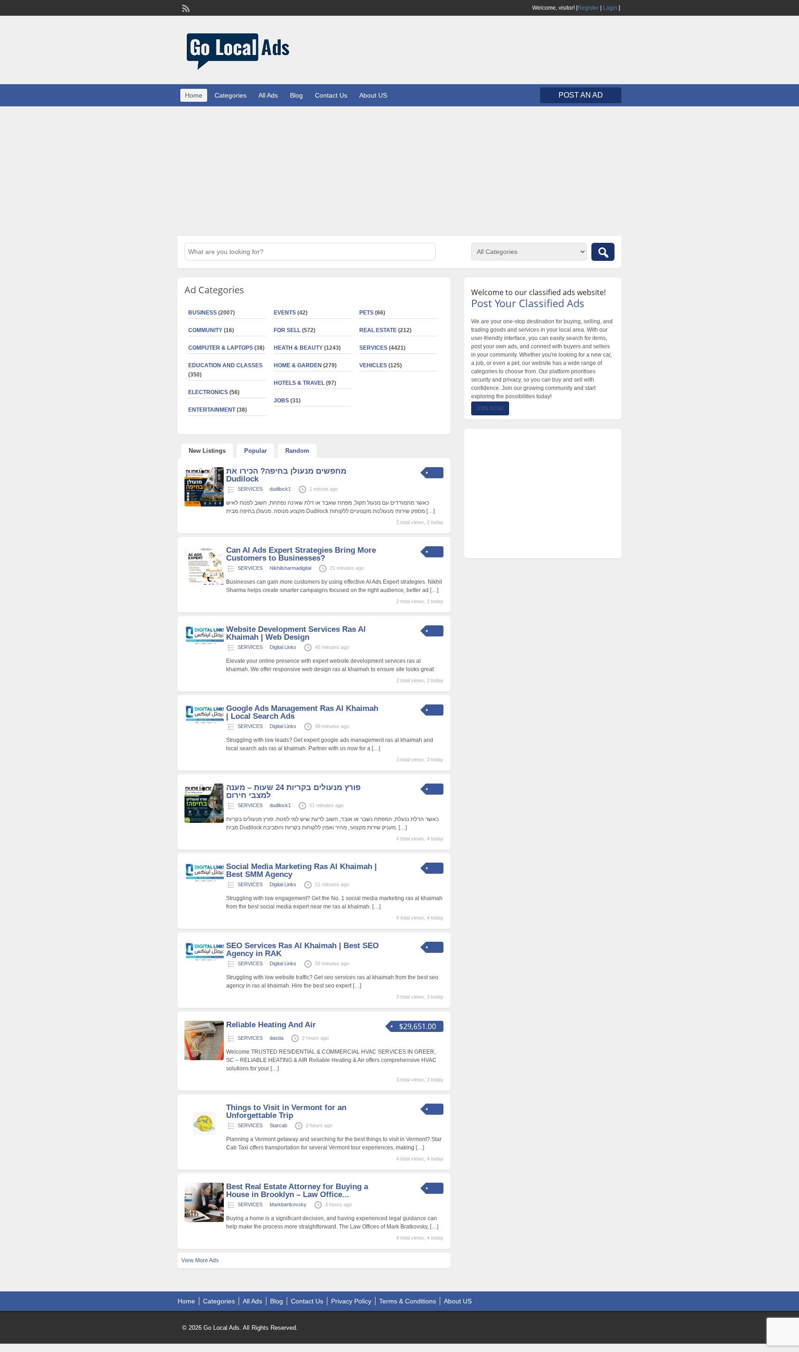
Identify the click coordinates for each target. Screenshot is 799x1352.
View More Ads (200, 1260)
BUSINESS (202, 312)
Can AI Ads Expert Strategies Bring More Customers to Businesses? (301, 554)
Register (588, 8)
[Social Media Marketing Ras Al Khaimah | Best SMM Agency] (204, 881)
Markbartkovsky (288, 1204)
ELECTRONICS (208, 392)
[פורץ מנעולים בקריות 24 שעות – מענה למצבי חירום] (204, 821)
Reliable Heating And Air (271, 1024)
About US (373, 95)
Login (610, 8)
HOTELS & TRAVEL (299, 383)
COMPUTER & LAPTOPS (220, 348)
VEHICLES (373, 365)
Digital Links (283, 647)
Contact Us (331, 95)
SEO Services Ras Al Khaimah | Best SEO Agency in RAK (302, 949)
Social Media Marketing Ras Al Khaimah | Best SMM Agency (301, 870)
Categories (230, 95)
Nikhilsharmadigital (290, 568)
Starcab (278, 1125)
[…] (430, 511)
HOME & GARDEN (298, 365)
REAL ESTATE (378, 330)
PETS (366, 312)
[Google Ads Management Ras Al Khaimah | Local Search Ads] (204, 723)
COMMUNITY (205, 330)
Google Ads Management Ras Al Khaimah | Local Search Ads (302, 712)
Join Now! (490, 408)
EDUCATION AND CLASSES (225, 365)
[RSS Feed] (185, 7)
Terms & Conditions (407, 1301)
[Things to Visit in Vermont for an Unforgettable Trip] (204, 1141)
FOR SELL (287, 330)
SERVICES (373, 348)
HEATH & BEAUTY (298, 348)
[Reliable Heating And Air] (204, 1058)
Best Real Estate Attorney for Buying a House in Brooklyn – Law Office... (297, 1190)
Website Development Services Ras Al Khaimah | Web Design (296, 633)
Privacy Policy (351, 1301)
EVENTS (285, 312)
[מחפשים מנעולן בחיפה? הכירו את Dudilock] (204, 504)
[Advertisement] (399, 171)
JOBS (281, 400)
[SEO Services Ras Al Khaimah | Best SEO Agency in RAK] (204, 960)
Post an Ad (581, 95)
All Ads (268, 95)
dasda (276, 1038)
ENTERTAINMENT (211, 410)
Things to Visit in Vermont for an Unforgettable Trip (286, 1111)
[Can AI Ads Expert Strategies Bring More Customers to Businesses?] (204, 583)
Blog (296, 95)
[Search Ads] (603, 252)
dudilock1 (280, 489)
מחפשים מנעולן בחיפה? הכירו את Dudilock (286, 475)
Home (194, 95)
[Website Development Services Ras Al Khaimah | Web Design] (204, 644)
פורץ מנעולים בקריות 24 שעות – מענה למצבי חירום (293, 791)
